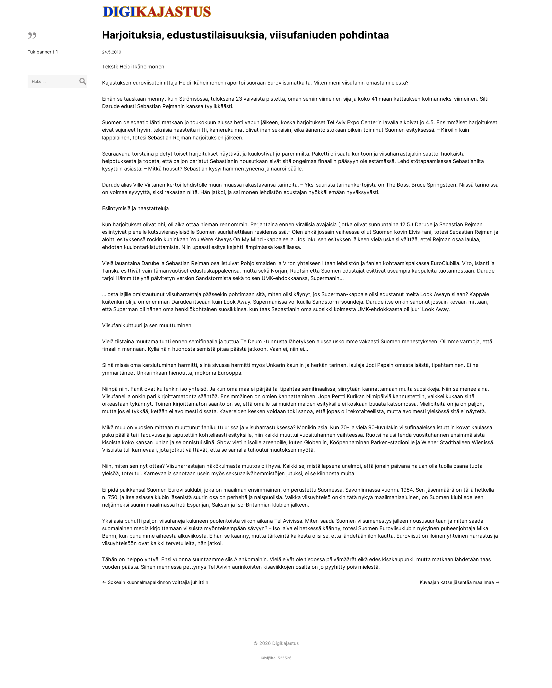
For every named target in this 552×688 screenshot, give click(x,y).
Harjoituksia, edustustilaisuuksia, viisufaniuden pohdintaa (245, 35)
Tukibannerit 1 (43, 52)
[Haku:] (57, 81)
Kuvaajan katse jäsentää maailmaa (460, 582)
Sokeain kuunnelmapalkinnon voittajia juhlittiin (155, 582)
